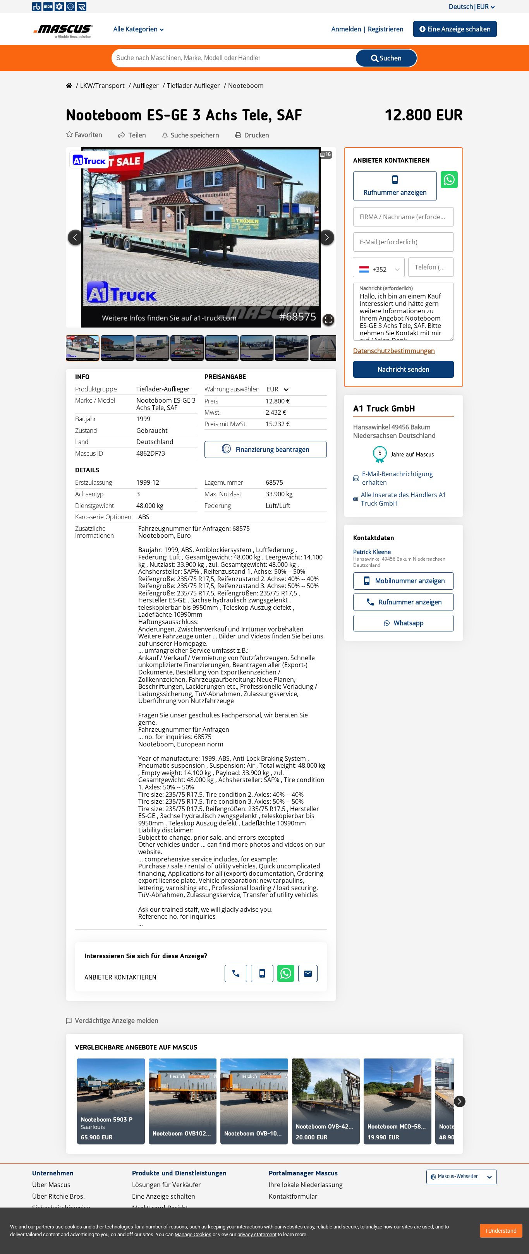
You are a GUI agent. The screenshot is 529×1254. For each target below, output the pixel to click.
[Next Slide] (326, 237)
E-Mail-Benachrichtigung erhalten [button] (397, 478)
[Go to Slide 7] (292, 348)
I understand (501, 1231)
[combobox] (266, 389)
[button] (84, 134)
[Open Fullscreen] (328, 320)
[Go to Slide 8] (327, 348)
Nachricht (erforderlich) (386, 288)
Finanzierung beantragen (272, 449)
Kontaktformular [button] (293, 1196)
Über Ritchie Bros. (58, 1196)
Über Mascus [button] (51, 1184)
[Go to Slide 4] (187, 348)
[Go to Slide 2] (118, 348)
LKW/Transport (102, 85)
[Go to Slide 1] (83, 348)
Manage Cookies (193, 1234)
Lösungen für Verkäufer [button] (166, 1184)
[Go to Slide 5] (222, 348)
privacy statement (257, 1234)
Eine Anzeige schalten (459, 29)
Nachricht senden (403, 369)
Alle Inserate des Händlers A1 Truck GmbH (403, 499)
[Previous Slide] (75, 237)
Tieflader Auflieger (193, 85)
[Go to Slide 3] (153, 348)
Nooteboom (246, 85)
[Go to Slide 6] (257, 348)
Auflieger (146, 85)
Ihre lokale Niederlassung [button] (306, 1184)
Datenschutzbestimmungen (394, 351)
